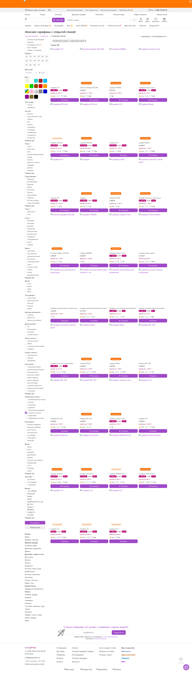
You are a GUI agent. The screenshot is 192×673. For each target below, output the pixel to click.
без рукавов (31, 329)
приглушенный (32, 300)
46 (39, 56)
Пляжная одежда (31, 594)
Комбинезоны (30, 571)
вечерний (30, 223)
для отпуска (31, 430)
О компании (61, 648)
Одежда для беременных (34, 589)
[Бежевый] (27, 81)
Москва (30, 192)
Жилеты (28, 563)
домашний (31, 228)
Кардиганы (29, 566)
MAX (123, 661)
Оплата (75, 648)
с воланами (31, 405)
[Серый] (41, 91)
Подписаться (119, 632)
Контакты (76, 661)
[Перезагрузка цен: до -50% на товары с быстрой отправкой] (96, 4)
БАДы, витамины (140, 14)
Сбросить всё (35, 527)
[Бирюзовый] (36, 81)
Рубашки (28, 597)
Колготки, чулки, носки (33, 568)
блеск (29, 449)
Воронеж (30, 179)
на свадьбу (31, 435)
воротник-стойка (33, 375)
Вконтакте (126, 651)
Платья (27, 14)
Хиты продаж (32, 47)
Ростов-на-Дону (33, 200)
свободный (31, 360)
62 (47, 60)
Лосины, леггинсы (31, 580)
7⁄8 (28, 326)
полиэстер (31, 138)
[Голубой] (45, 81)
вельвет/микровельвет (35, 154)
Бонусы (60, 661)
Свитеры (28, 603)
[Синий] (45, 91)
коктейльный (32, 234)
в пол (29, 283)
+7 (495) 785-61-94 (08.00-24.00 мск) (35, 652)
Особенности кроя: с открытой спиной (68, 41)
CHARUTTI (31, 512)
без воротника (32, 372)
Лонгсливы (29, 577)
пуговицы (30, 468)
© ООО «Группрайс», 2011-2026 (35, 661)
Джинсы (28, 551)
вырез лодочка (32, 377)
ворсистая (31, 317)
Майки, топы (29, 583)
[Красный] (41, 86)
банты (29, 447)
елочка (29, 269)
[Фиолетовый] (27, 97)
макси (29, 286)
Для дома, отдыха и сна (34, 554)
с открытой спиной (34, 413)
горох (29, 264)
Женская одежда (31, 36)
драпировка (31, 455)
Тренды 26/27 (154, 25)
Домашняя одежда (79, 14)
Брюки (27, 537)
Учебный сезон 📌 (114, 25)
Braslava (30, 507)
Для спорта (29, 557)
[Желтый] (27, 86)
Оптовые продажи (79, 658)
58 (39, 60)
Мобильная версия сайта (34, 664)
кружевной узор (33, 275)
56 (35, 60)
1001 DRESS (32, 491)
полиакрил (31, 127)
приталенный (32, 355)
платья (29, 105)
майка (29, 343)
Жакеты (28, 560)
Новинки (28, 25)
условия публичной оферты (110, 637)
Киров (29, 187)
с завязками (31, 485)
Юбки (27, 620)
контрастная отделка (35, 460)
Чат (152, 10)
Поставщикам (77, 654)
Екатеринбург (32, 181)
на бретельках (32, 334)
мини (29, 291)
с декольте (31, 407)
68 (35, 65)
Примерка (61, 654)
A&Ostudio (31, 494)
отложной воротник (34, 385)
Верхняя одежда (31, 542)
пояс (29, 465)
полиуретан (31, 135)
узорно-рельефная (34, 320)
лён (28, 122)
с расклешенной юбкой (35, 346)
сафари (30, 244)
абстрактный (32, 253)
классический (32, 231)
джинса (30, 168)
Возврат (60, 658)
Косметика (99, 14)
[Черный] (36, 97)
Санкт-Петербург (33, 203)
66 (31, 65)
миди (29, 289)
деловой (30, 226)
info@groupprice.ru (32, 657)
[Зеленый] (31, 86)
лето (29, 214)
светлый (30, 303)
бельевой (30, 220)
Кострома (30, 189)
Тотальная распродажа (35, 39)
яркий (29, 308)
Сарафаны (44, 36)
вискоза (30, 114)
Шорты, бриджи (30, 618)
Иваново (30, 184)
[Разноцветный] (27, 91)
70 (39, 65)
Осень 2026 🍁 (81, 25)
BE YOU (30, 504)
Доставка (60, 651)
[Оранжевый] (45, 86)
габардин (30, 165)
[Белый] (31, 81)
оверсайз (30, 440)
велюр (29, 157)
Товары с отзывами (34, 50)
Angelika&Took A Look (35, 502)
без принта (31, 259)
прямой (30, 358)
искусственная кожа (34, 116)
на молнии (31, 479)
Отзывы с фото (105, 654)
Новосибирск (32, 195)
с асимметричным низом (36, 399)
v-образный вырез (34, 367)
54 (31, 60)
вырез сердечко (33, 380)
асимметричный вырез (35, 369)
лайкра (29, 119)
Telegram (125, 658)
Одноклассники (128, 654)
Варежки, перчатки (32, 540)
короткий (30, 332)
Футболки (28, 612)
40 (27, 56)
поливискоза (31, 132)
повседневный (32, 239)
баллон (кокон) (32, 341)
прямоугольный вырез (35, 388)
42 (31, 56)
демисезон (31, 211)
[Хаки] (31, 97)
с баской (30, 402)
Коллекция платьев (97, 25)
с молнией (31, 391)
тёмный (30, 306)
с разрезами (31, 415)
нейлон (30, 124)
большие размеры (34, 427)
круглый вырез (32, 383)
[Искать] (130, 20)
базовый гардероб (34, 424)
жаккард (30, 170)
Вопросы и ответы (106, 651)
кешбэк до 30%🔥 (126, 10)
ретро (29, 242)
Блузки (42, 14)
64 (27, 65)
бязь (29, 152)
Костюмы (58, 14)
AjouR (29, 499)
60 (43, 60)
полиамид (31, 130)
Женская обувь (118, 14)
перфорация (32, 463)
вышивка (30, 452)
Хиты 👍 (70, 25)
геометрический (33, 261)
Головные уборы (31, 545)
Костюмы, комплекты (32, 574)
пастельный (31, 298)
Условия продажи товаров (83, 651)
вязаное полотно (33, 162)
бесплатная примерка (109, 10)
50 (47, 56)
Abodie (29, 496)
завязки (30, 457)
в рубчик (30, 315)
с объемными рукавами (36, 410)
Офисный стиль (130, 25)
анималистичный (33, 256)
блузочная (31, 149)
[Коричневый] (36, 86)
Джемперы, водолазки (33, 548)
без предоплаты (92, 10)
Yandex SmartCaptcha (100, 638)
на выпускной (32, 432)
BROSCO (30, 509)
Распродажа (58, 25)
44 (35, 56)
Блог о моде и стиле (107, 648)
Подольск (30, 197)
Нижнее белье (162, 14)
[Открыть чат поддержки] (186, 667)
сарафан (30, 349)
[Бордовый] (41, 81)
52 (27, 60)
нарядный (31, 236)
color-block (31, 251)
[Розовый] (31, 91)
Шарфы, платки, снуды (33, 615)
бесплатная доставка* (75, 10)
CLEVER (30, 515)
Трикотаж (142, 25)
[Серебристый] (36, 91)
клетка (29, 272)
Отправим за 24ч (33, 45)
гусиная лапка (32, 267)
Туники (27, 609)
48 (43, 56)
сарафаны (31, 107)
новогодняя (31, 438)
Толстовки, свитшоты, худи (34, 606)
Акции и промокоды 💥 (42, 25)
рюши (29, 471)
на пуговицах (32, 482)
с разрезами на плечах (35, 418)
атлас (29, 146)
